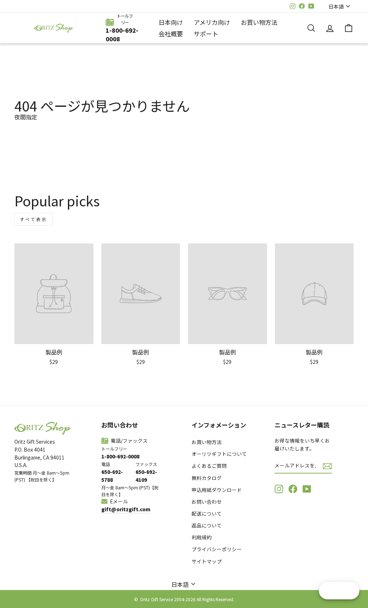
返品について (207, 525)
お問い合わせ (207, 501)
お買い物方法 (259, 22)
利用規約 (202, 537)
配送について (207, 513)
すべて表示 (33, 219)
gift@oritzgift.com (125, 509)
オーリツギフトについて (219, 453)
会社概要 (170, 33)
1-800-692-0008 (122, 34)
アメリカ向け (212, 22)
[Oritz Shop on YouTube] (307, 488)
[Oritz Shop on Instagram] (279, 488)
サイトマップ (207, 561)
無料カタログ (207, 477)
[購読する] (327, 466)
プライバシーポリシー (217, 549)
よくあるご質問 (209, 465)
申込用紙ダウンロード (217, 489)
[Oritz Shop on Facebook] (293, 488)
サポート (206, 33)
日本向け (170, 22)
